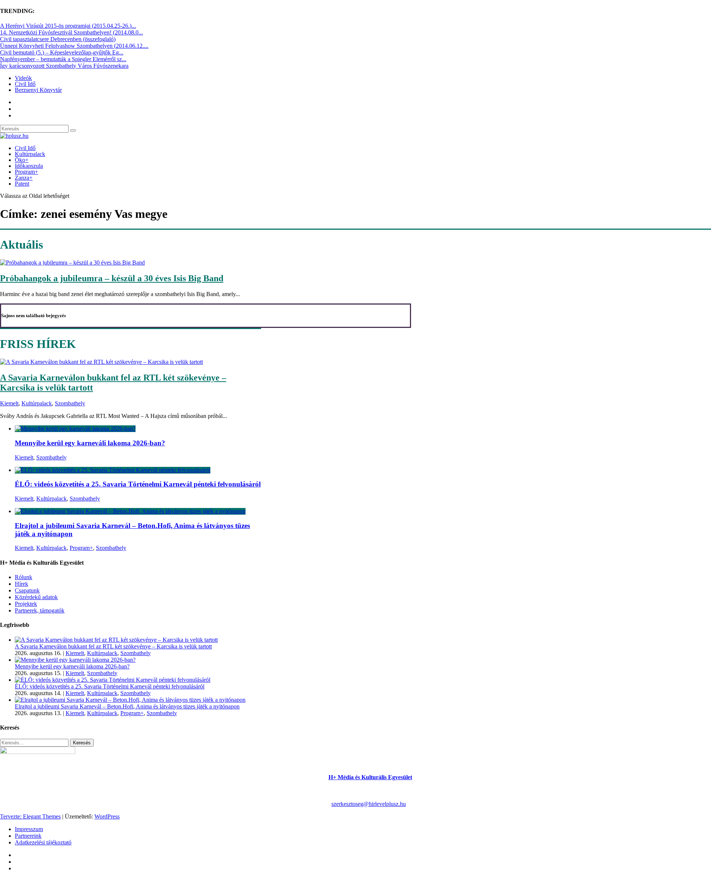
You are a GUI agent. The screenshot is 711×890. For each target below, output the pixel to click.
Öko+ (22, 160)
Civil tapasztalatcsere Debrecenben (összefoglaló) (58, 39)
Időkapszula (29, 166)
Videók (23, 78)
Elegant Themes (42, 816)
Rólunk (23, 577)
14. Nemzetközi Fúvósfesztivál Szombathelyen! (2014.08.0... (71, 32)
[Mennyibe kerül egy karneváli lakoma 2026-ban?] (75, 428)
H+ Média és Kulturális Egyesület (370, 777)
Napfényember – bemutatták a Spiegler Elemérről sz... (63, 59)
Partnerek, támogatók (39, 610)
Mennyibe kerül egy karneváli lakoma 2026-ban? (90, 443)
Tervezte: (11, 816)
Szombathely (70, 403)
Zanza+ (24, 178)
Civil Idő (25, 84)
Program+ (26, 172)
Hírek (21, 584)
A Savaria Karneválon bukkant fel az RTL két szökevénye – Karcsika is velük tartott (113, 646)
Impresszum (29, 829)
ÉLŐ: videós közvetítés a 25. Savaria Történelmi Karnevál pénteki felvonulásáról (138, 484)
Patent (22, 183)
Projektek (26, 604)
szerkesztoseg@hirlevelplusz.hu (368, 804)
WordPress (107, 816)
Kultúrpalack (30, 154)
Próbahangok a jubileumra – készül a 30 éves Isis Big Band (111, 278)
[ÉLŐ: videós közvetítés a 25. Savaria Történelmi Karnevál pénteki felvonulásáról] (112, 470)
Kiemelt (9, 403)
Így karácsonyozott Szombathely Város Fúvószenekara (64, 66)
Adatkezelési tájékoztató (43, 842)
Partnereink (28, 836)
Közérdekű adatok (36, 597)
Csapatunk (27, 590)
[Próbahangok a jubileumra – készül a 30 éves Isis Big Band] (72, 262)
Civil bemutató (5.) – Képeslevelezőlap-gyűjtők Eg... (61, 52)
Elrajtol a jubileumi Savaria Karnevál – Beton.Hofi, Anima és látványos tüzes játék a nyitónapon (127, 706)
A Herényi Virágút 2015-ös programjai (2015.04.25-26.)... (68, 26)
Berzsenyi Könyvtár (38, 90)
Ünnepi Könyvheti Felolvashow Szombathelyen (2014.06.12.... (74, 46)
